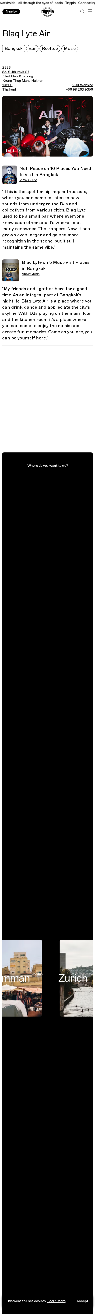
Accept (82, 1301)
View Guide (28, 180)
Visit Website (82, 85)
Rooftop (50, 48)
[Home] (47, 12)
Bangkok (14, 48)
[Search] (82, 12)
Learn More (56, 1301)
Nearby (11, 11)
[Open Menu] (90, 12)
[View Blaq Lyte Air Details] (49, 400)
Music (70, 48)
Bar (32, 48)
